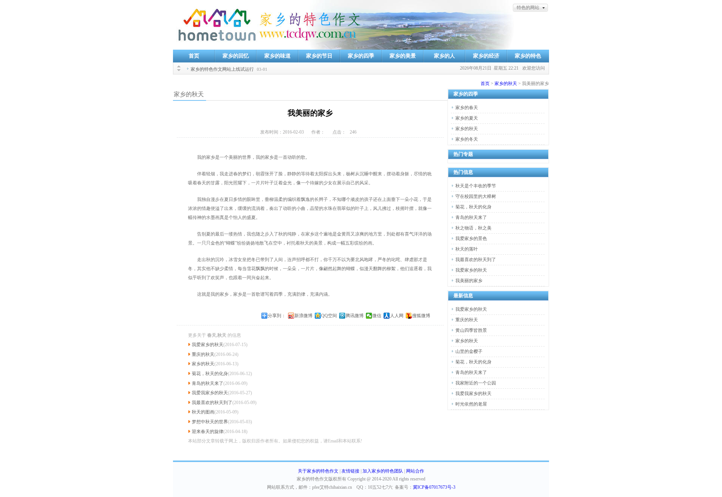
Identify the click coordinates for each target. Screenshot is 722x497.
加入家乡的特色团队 (383, 471)
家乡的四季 (361, 56)
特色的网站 (528, 7)
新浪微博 (303, 315)
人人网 (396, 315)
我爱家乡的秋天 (207, 344)
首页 (194, 56)
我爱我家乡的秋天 (210, 392)
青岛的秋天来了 (207, 383)
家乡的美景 (403, 56)
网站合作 (415, 471)
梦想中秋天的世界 (210, 421)
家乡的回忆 (236, 56)
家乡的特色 (528, 56)
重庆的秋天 (203, 354)
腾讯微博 (355, 315)
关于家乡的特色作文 (318, 471)
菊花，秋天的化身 (210, 373)
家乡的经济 (486, 56)
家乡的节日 (319, 56)
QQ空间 (329, 315)
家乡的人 (444, 56)
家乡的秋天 (505, 83)
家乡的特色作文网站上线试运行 (222, 69)
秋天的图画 (203, 412)
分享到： (277, 315)
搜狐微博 (421, 315)
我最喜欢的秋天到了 (212, 402)
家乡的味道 (277, 56)
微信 (376, 315)
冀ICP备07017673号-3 (434, 487)
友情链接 (350, 471)
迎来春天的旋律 (207, 431)
